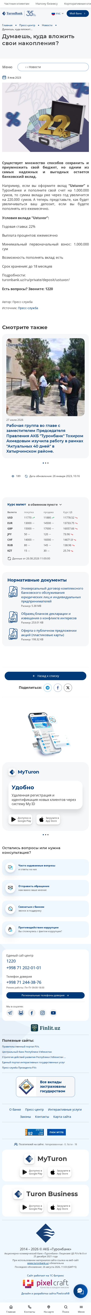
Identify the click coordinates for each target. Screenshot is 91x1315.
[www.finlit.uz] (45, 1027)
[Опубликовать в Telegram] (47, 688)
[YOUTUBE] (53, 1013)
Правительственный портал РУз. (20, 1046)
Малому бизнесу (47, 3)
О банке (15, 1109)
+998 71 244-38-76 (23, 982)
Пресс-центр (27, 25)
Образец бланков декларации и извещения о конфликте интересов (49, 615)
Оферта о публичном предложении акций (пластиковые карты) (49, 632)
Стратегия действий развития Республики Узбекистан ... (34, 1057)
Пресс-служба (28, 308)
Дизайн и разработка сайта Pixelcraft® (45, 1293)
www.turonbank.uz (38, 1263)
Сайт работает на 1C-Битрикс (45, 1275)
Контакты (42, 1117)
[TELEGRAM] (10, 1013)
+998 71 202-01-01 (23, 967)
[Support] (80, 1291)
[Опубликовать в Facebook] (58, 688)
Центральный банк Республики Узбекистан (27, 1051)
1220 (11, 961)
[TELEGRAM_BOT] (21, 1013)
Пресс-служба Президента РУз (19, 1067)
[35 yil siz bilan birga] (19, 13)
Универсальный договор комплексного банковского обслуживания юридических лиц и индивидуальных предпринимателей (52, 594)
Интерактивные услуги (65, 1109)
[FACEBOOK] (32, 1013)
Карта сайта (62, 1117)
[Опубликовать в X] (68, 688)
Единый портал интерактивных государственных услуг (33, 1062)
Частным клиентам (16, 3)
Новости (47, 25)
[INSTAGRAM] (42, 1013)
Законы (25, 1117)
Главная (7, 25)
